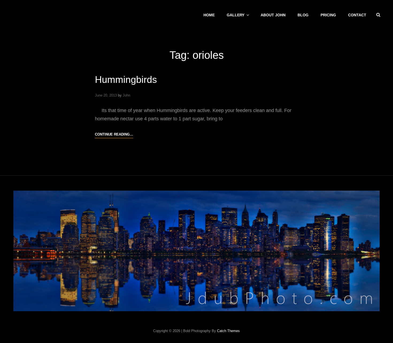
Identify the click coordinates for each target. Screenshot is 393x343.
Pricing (328, 15)
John (126, 95)
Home (209, 15)
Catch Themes (228, 331)
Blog (303, 15)
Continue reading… (114, 134)
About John (273, 15)
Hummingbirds (126, 79)
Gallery (235, 15)
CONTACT (357, 15)
